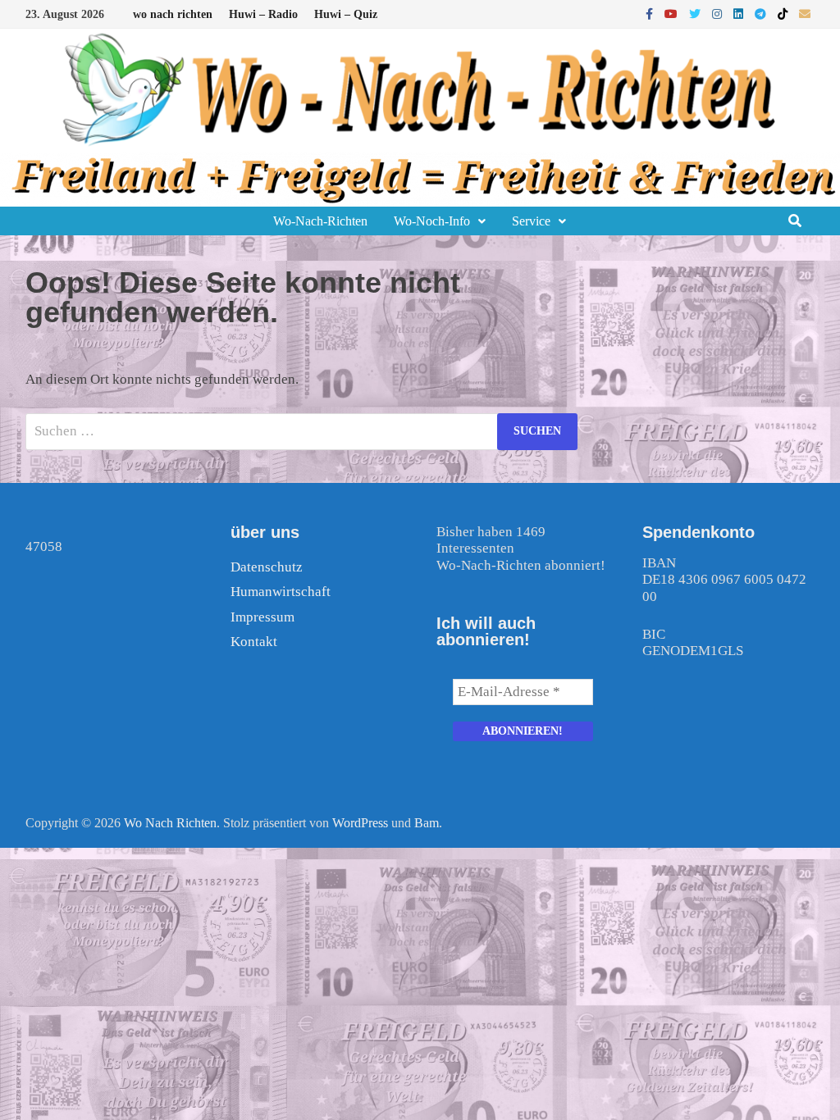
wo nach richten (172, 14)
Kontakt (254, 641)
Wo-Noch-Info (432, 221)
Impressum (262, 617)
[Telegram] (762, 13)
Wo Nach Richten (170, 823)
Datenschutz (267, 567)
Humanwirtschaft (281, 591)
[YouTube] (672, 13)
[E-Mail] (805, 13)
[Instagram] (718, 13)
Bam (426, 823)
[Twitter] (696, 13)
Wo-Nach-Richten (320, 221)
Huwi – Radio (263, 14)
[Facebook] (650, 13)
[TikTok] (784, 13)
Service (531, 221)
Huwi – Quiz (345, 14)
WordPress (360, 823)
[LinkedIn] (740, 13)
